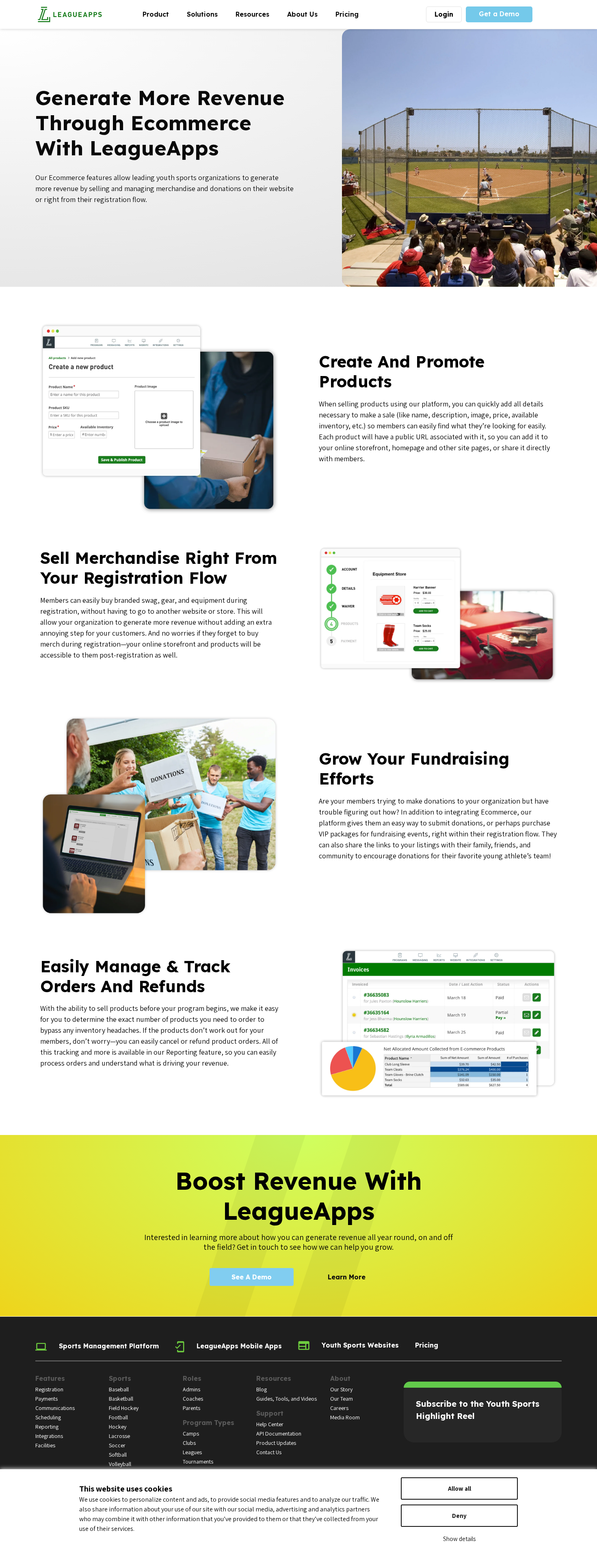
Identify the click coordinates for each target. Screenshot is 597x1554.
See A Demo (251, 1277)
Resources (257, 14)
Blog (261, 1389)
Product (160, 14)
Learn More (347, 1277)
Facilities (45, 1445)
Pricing (347, 14)
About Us (307, 14)
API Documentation (278, 1433)
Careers (339, 1408)
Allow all (459, 1488)
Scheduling (48, 1417)
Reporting (46, 1426)
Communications (55, 1408)
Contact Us (268, 1452)
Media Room (345, 1417)
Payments (46, 1398)
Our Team (341, 1398)
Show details (459, 1539)
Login (444, 14)
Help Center (269, 1424)
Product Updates (276, 1443)
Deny (459, 1516)
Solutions (207, 14)
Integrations (49, 1436)
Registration (49, 1389)
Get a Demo (499, 14)
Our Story (341, 1389)
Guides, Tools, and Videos (286, 1398)
